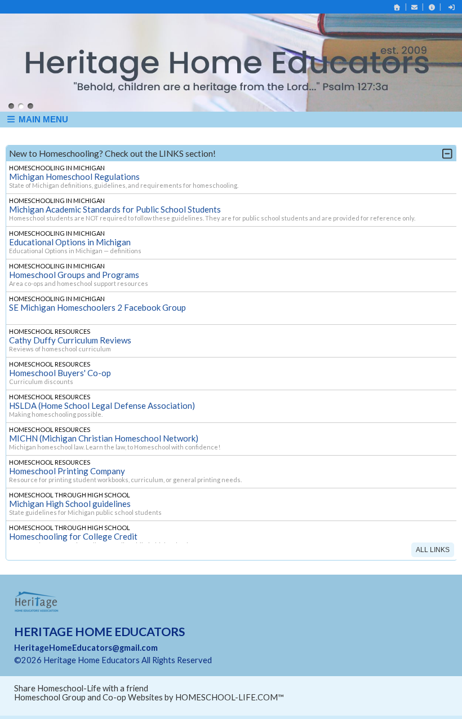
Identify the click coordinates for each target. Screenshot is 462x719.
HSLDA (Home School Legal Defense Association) (102, 400)
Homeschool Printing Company (67, 465)
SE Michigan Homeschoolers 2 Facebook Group (97, 302)
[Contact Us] (415, 7)
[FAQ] (432, 7)
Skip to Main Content (261, 654)
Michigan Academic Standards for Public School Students (115, 204)
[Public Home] (397, 7)
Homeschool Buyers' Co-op (60, 367)
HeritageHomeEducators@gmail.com (86, 642)
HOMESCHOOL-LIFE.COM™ (229, 691)
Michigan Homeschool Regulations (74, 171)
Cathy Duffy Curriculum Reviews (70, 334)
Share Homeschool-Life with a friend (81, 682)
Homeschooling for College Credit (73, 531)
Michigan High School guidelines (70, 498)
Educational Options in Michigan (70, 236)
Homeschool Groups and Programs (74, 269)
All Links (433, 544)
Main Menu (42, 113)
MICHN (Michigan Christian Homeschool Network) (103, 432)
